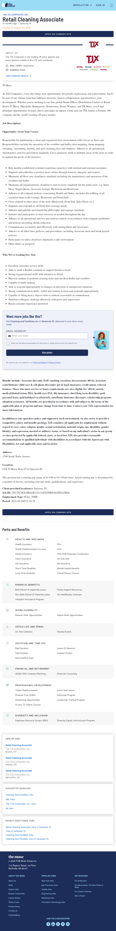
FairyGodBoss (14, 915)
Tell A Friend (80, 895)
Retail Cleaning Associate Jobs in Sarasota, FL (28, 827)
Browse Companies (16, 893)
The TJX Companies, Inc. (15, 14)
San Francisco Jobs (50, 885)
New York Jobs (48, 880)
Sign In (100, 5)
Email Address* (16, 331)
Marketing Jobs (48, 898)
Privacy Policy (55, 362)
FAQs (10, 885)
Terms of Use (13, 902)
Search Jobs (13, 889)
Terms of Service (40, 362)
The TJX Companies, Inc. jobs (21, 803)
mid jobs (10, 799)
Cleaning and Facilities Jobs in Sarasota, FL (27, 839)
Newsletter (81, 5)
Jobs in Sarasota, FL (16, 831)
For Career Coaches (83, 891)
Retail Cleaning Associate (19, 745)
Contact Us (13, 910)
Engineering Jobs (49, 893)
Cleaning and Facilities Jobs (19, 835)
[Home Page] (9, 5)
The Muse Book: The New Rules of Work (89, 886)
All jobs (9, 808)
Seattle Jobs (47, 889)
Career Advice (14, 898)
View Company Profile (17, 76)
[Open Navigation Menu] (111, 5)
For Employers (81, 880)
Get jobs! (47, 352)
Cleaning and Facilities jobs (19, 794)
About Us (12, 880)
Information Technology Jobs (53, 902)
